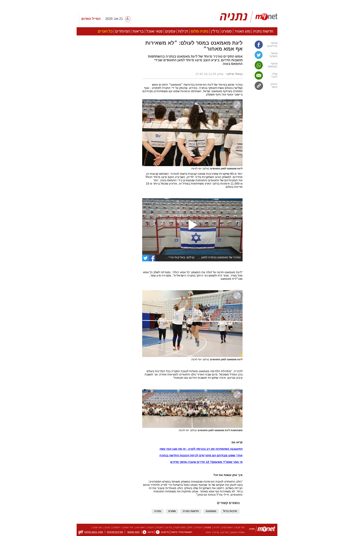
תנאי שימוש (133, 531)
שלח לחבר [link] (274, 75)
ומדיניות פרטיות (115, 531)
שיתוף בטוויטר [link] (273, 55)
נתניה (157, 511)
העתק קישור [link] (274, 85)
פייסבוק (165, 532)
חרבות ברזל (230, 511)
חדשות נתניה (191, 511)
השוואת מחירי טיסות (181, 532)
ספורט (172, 511)
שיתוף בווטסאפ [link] (272, 65)
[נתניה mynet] (248, 17)
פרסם (151, 532)
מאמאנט (211, 511)
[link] (152, 258)
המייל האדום (91, 18)
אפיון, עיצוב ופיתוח (93, 531)
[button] (107, 230)
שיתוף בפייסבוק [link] (272, 45)
